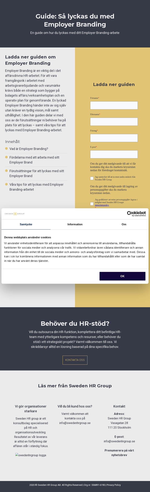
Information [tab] (75, 224)
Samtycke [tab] (26, 224)
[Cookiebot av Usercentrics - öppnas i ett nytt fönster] (130, 213)
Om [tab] (124, 224)
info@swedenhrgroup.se (75, 423)
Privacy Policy (114, 485)
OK (122, 276)
